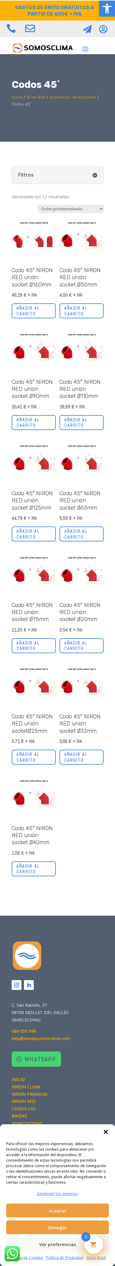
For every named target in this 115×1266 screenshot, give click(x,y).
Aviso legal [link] (96, 1257)
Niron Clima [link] (26, 1087)
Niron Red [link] (36, 97)
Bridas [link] (19, 1116)
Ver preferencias (57, 1244)
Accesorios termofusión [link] (73, 97)
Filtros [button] (26, 175)
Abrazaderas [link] (27, 1123)
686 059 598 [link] (24, 1031)
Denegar (57, 1227)
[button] (106, 1132)
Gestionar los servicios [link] (57, 1193)
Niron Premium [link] (29, 1094)
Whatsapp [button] (40, 1059)
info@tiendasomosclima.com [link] (41, 1038)
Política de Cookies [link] (26, 1257)
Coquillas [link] (24, 1108)
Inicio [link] (17, 97)
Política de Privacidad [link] (64, 1257)
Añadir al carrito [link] (28, 310)
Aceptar (57, 1211)
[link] (107, 9)
